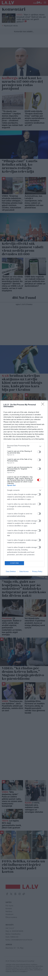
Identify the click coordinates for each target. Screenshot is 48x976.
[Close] (43, 405)
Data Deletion (11, 571)
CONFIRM (14, 563)
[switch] (39, 452)
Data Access (24, 571)
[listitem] (24, 446)
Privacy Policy (37, 571)
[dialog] (24, 488)
